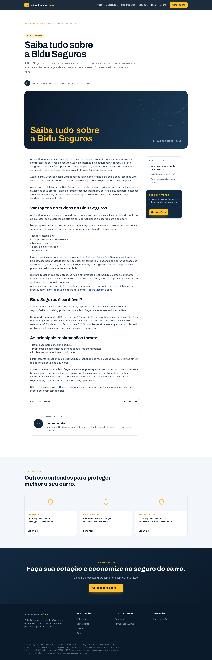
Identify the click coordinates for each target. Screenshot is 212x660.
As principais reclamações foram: (163, 180)
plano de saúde (55, 289)
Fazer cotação (160, 619)
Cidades (143, 5)
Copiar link (130, 401)
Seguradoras (128, 5)
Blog (153, 5)
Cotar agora (178, 5)
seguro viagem (95, 289)
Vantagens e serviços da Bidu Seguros (163, 167)
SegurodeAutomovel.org (73, 387)
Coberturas (112, 5)
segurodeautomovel (36, 614)
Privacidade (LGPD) (124, 624)
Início (99, 5)
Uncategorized (38, 24)
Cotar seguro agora (106, 588)
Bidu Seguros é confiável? (163, 174)
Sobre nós (120, 619)
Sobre (163, 5)
